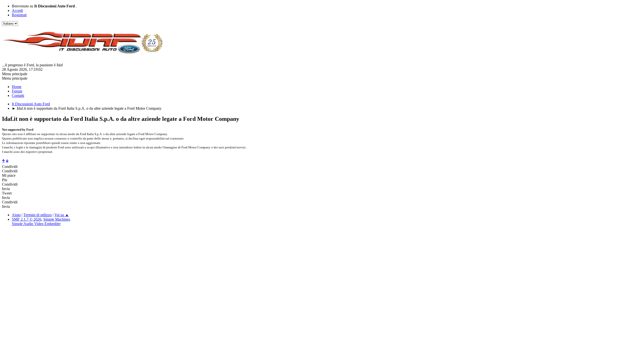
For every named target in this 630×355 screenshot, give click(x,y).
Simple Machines (56, 219)
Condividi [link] (9, 166)
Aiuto (16, 215)
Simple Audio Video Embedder (36, 224)
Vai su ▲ (61, 215)
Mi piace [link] (9, 175)
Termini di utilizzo (37, 215)
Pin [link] (4, 180)
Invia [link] (6, 189)
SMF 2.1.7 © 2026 (26, 219)
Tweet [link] (7, 193)
